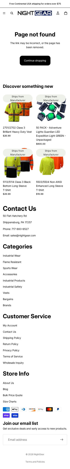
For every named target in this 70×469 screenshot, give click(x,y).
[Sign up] (62, 440)
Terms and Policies (35, 461)
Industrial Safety (12, 286)
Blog (5, 389)
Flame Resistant (12, 261)
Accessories (10, 274)
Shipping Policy (12, 337)
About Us (8, 382)
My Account (10, 325)
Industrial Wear (11, 255)
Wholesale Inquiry (13, 362)
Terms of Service (13, 356)
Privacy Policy (11, 350)
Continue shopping (35, 60)
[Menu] (4, 13)
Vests (6, 292)
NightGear (39, 454)
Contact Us (9, 331)
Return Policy (10, 344)
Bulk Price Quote (12, 395)
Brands (7, 305)
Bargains (8, 299)
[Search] (12, 13)
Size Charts (9, 401)
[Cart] (66, 13)
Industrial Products (14, 280)
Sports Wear (10, 268)
